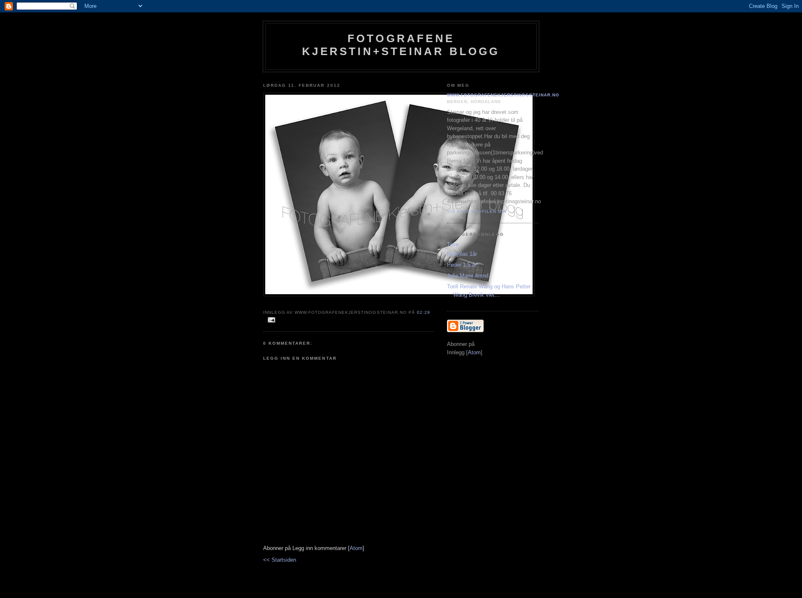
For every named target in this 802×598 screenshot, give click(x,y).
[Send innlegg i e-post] (270, 320)
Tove (453, 244)
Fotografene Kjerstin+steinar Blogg (401, 45)
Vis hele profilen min (477, 211)
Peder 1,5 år (462, 265)
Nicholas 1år (462, 254)
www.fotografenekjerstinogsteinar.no (503, 95)
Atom (356, 548)
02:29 (423, 312)
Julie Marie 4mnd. (468, 276)
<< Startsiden (279, 560)
